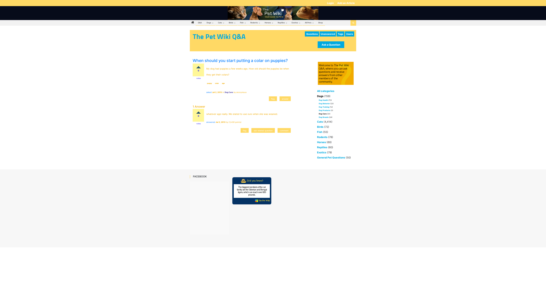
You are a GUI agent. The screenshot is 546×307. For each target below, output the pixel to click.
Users (349, 34)
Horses (268, 23)
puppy (209, 83)
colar (217, 83)
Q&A (200, 23)
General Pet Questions (331, 157)
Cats (220, 23)
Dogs (209, 23)
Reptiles (281, 23)
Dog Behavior (324, 103)
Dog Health (323, 100)
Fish (242, 23)
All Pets (308, 23)
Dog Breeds (324, 117)
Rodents (254, 23)
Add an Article (346, 3)
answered (210, 122)
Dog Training (324, 107)
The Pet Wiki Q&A (219, 36)
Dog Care (323, 114)
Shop (320, 23)
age (223, 83)
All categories (325, 91)
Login (330, 3)
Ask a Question (331, 44)
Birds (231, 23)
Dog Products (324, 110)
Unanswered (328, 34)
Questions (312, 34)
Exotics (295, 23)
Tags (340, 34)
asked (209, 92)
